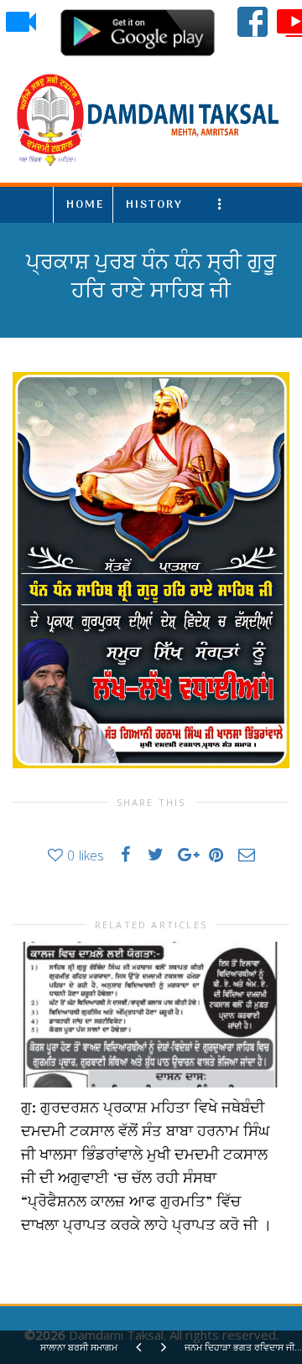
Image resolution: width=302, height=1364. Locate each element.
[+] (150, 1015)
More (223, 204)
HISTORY (154, 204)
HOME (85, 204)
